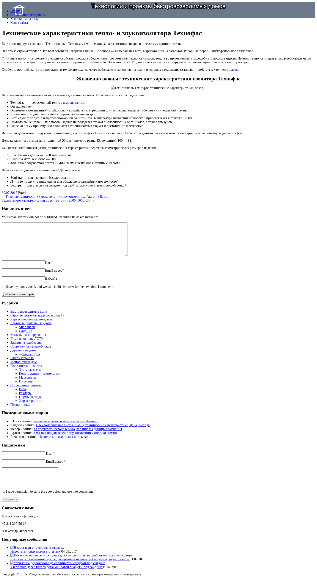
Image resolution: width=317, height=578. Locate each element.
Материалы (27, 377)
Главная (16, 11)
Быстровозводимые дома (28, 311)
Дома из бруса (29, 354)
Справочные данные (25, 385)
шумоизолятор (73, 102)
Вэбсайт (51, 278)
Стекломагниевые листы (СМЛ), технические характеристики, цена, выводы (93, 425)
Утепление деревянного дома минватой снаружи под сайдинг (56, 567)
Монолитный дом (23, 362)
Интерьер (26, 381)
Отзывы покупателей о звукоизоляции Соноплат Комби (75, 433)
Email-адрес (54, 270)
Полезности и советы (26, 366)
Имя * (50, 453)
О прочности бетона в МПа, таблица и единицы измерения (78, 429)
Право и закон (20, 404)
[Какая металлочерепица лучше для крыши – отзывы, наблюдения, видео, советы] (71, 555)
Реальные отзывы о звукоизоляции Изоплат (65, 421)
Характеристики (31, 401)
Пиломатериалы (22, 358)
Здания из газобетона (26, 342)
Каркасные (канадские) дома (31, 319)
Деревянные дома (23, 350)
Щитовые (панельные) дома (31, 323)
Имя (49, 262)
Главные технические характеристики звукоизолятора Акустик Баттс (55, 196)
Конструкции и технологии (39, 373)
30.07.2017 (9, 192)
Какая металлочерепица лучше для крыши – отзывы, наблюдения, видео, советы (70, 559)
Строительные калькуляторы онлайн (37, 315)
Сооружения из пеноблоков (30, 346)
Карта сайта (19, 22)
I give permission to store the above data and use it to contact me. (50, 491)
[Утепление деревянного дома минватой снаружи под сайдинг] (57, 563)
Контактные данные (25, 18)
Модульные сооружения (28, 335)
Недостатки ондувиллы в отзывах (63, 437)
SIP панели (27, 327)
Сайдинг (25, 331)
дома (234, 69)
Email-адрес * (56, 461)
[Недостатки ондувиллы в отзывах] (37, 547)
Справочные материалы (28, 15)
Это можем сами (31, 369)
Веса (22, 389)
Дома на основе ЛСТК (27, 338)
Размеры (25, 393)
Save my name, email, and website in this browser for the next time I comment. (59, 286)
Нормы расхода (30, 397)
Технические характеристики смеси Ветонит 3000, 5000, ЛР (48, 200)
